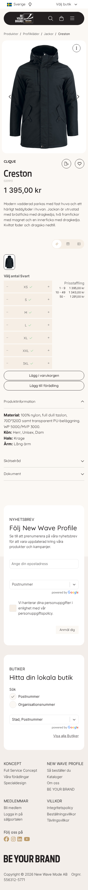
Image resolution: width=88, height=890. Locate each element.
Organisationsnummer (36, 704)
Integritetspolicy (60, 807)
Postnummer (29, 696)
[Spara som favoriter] (79, 163)
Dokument (12, 473)
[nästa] (78, 97)
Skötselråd (12, 460)
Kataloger (54, 776)
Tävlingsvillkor (58, 820)
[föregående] (10, 97)
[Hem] (24, 18)
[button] (44, 97)
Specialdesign (15, 783)
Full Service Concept (20, 770)
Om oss (53, 783)
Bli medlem (13, 807)
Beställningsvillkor (61, 814)
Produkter (11, 34)
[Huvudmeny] (72, 18)
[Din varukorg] (61, 18)
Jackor (49, 34)
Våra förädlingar (16, 776)
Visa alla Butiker (66, 736)
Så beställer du (59, 770)
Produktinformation (19, 401)
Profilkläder (31, 34)
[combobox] (12, 584)
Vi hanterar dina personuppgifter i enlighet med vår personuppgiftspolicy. (45, 608)
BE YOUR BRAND (61, 789)
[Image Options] (76, 48)
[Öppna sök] (50, 18)
